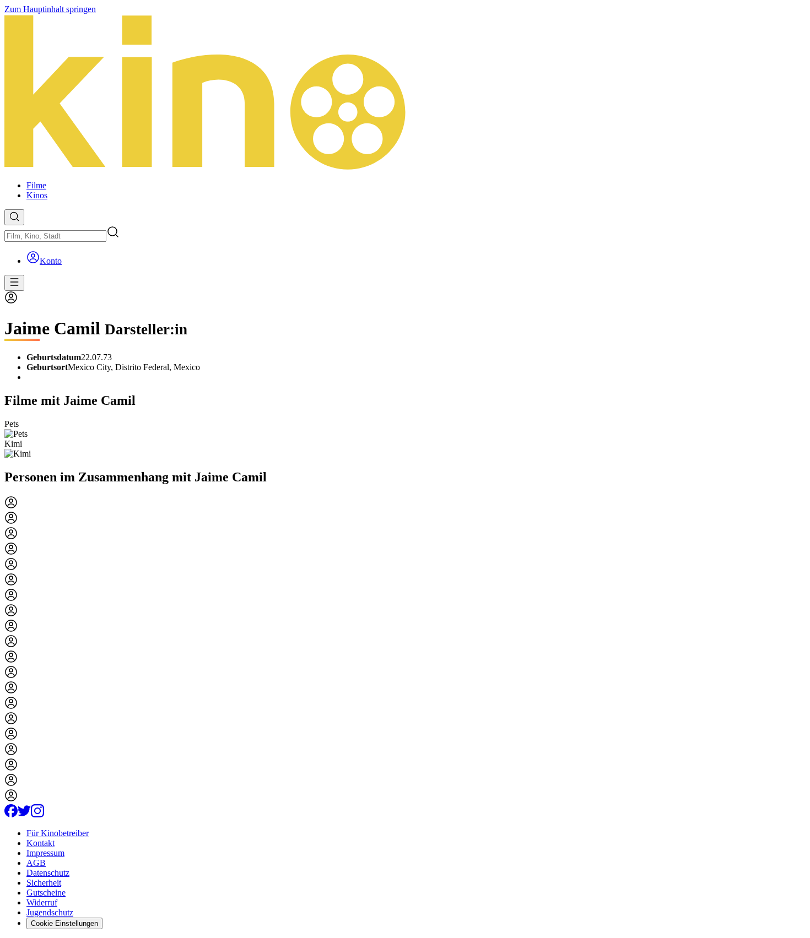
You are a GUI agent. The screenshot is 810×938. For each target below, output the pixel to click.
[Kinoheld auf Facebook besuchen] (11, 814)
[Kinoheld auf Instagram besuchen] (37, 814)
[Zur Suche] (14, 217)
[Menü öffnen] (14, 283)
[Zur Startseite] (405, 93)
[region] (405, 439)
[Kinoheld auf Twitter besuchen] (24, 814)
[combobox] (55, 236)
